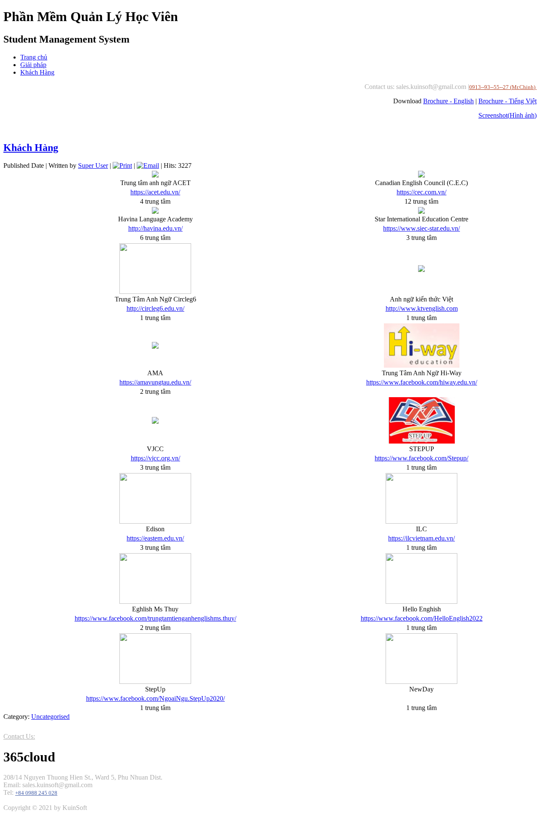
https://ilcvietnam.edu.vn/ (421, 538)
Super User (93, 165)
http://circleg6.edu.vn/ (155, 308)
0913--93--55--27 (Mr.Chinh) (503, 87)
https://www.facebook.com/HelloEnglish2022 (422, 618)
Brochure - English (448, 101)
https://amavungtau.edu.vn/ (155, 382)
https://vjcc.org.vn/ (155, 458)
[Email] (148, 165)
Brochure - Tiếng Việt (507, 101)
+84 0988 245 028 (36, 793)
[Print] (122, 165)
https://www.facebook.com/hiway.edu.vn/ (421, 382)
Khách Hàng (37, 72)
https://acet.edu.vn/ (155, 192)
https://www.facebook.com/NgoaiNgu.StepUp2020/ (155, 698)
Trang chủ (33, 57)
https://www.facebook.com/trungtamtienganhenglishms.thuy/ (155, 618)
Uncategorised (50, 716)
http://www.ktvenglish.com (422, 308)
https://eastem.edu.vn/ (155, 538)
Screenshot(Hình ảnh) (507, 115)
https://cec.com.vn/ (421, 192)
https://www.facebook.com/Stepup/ (421, 458)
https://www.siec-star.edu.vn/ (421, 228)
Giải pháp (33, 64)
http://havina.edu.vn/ (155, 228)
